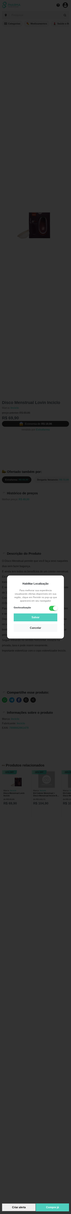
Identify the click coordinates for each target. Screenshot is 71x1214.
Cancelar (35, 627)
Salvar (35, 617)
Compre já (52, 1207)
